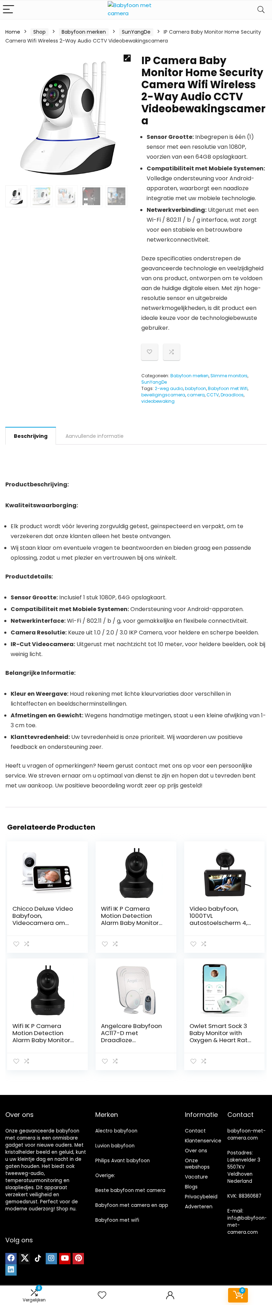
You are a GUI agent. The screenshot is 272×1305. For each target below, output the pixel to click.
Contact (195, 1130)
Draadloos (232, 395)
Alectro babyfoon (116, 1131)
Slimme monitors (229, 376)
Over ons (196, 1150)
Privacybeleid (201, 1196)
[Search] (261, 9)
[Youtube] (64, 1258)
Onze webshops (197, 1163)
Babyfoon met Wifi (228, 388)
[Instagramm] (51, 1258)
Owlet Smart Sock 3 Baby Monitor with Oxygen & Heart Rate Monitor (220, 1036)
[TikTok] (38, 1258)
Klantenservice (203, 1140)
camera (196, 395)
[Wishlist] (102, 1295)
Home (12, 31)
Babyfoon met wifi (117, 1220)
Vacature (196, 1176)
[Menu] (8, 9)
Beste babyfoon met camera (130, 1190)
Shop (39, 31)
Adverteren (198, 1206)
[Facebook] (11, 1258)
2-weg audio (169, 388)
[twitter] (24, 1258)
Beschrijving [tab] (30, 436)
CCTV (212, 395)
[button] (127, 58)
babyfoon (195, 388)
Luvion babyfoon (115, 1145)
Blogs (191, 1186)
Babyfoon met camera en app (131, 1205)
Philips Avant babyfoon (122, 1160)
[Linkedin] (11, 1270)
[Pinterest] (78, 1258)
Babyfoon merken (84, 31)
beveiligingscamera (163, 395)
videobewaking (158, 401)
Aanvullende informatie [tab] (95, 436)
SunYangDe (136, 31)
